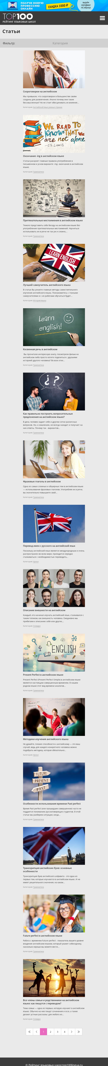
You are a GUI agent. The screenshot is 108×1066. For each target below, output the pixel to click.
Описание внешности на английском (44, 610)
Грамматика (38, 171)
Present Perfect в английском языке (43, 674)
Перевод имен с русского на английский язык (49, 545)
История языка (39, 300)
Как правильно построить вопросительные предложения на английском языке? (48, 415)
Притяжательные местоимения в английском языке (53, 220)
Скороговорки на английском (40, 91)
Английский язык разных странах (47, 107)
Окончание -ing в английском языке (43, 156)
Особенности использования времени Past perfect (52, 803)
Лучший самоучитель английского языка (46, 284)
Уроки (36, 561)
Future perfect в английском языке (42, 935)
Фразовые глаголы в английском (42, 481)
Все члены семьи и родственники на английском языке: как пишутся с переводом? (51, 1002)
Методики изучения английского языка (45, 739)
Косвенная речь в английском (40, 349)
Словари (36, 626)
